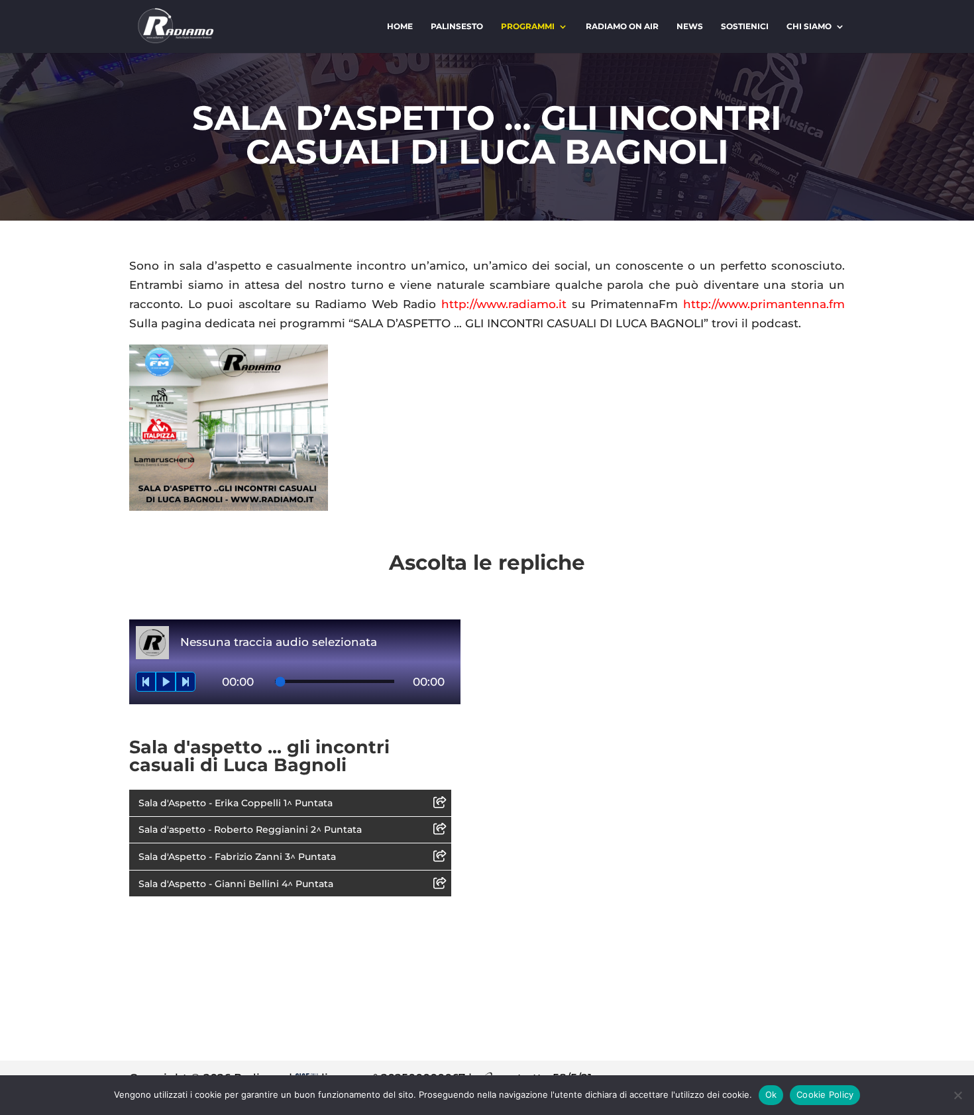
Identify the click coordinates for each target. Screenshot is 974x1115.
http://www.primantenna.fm (764, 304)
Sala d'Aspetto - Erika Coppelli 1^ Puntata (235, 803)
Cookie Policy (824, 1094)
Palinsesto (457, 26)
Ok (771, 1094)
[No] (957, 1095)
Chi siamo (809, 26)
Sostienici (745, 26)
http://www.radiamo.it (504, 304)
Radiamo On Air (622, 26)
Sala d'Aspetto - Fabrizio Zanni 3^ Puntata (237, 856)
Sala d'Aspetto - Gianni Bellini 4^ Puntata (235, 883)
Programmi (528, 26)
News (689, 26)
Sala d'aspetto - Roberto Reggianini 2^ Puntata (250, 829)
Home (400, 26)
